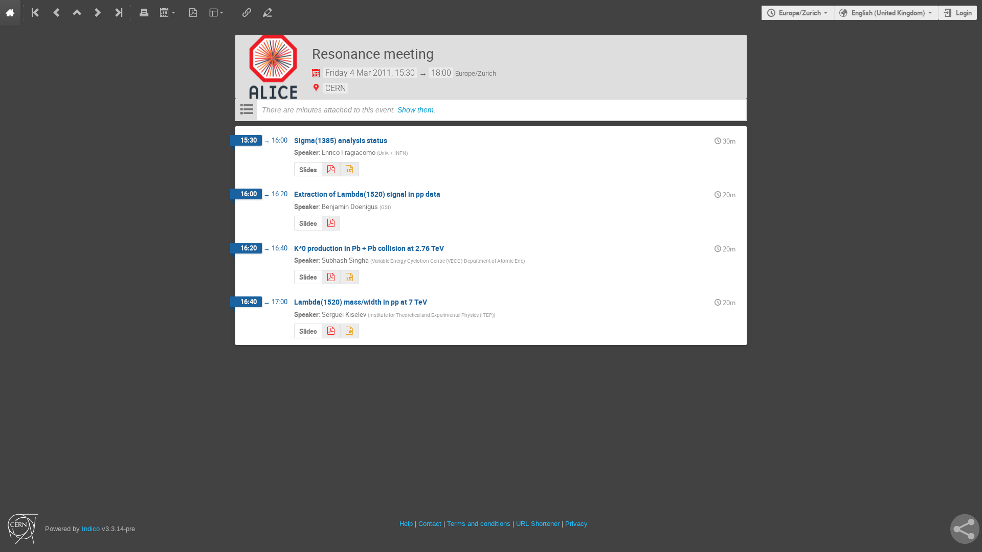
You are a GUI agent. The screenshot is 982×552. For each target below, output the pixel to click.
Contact (429, 523)
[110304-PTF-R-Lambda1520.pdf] (331, 331)
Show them (415, 110)
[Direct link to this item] (394, 140)
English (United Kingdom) (888, 12)
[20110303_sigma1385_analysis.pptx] (349, 169)
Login (964, 12)
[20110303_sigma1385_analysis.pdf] (331, 169)
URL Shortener (538, 523)
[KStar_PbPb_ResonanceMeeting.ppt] (349, 277)
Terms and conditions (478, 523)
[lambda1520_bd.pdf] (331, 223)
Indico (91, 528)
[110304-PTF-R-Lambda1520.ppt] (349, 331)
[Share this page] (964, 529)
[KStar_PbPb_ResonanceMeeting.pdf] (331, 277)
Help (406, 523)
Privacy (576, 523)
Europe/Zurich (800, 12)
